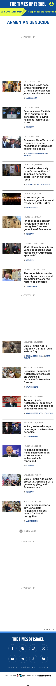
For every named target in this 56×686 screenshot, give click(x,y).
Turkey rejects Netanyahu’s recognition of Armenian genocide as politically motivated (38, 404)
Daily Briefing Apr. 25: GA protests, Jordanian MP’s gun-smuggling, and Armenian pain (38, 483)
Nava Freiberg (41, 153)
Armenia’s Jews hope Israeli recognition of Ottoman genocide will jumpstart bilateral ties (37, 89)
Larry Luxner (31, 98)
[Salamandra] (44, 675)
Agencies (27, 155)
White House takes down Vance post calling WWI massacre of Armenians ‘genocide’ (38, 251)
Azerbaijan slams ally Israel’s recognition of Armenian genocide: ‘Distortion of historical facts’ (37, 174)
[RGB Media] (21, 675)
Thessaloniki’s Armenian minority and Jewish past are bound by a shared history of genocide (38, 277)
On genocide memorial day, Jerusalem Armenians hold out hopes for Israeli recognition (37, 511)
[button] (51, 4)
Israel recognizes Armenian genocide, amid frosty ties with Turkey (39, 200)
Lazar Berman (32, 437)
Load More (30, 531)
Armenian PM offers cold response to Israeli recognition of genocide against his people (39, 144)
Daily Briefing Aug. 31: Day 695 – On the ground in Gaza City (38, 348)
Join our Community (11, 11)
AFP (40, 413)
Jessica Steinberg (34, 356)
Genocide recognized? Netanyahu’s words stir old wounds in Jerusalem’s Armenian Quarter (37, 377)
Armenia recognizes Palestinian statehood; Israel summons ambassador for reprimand (37, 455)
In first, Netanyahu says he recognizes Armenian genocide (38, 429)
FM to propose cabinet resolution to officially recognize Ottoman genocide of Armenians (37, 225)
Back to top (49, 630)
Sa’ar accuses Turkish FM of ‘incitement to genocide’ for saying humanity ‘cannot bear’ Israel (37, 117)
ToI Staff (30, 127)
